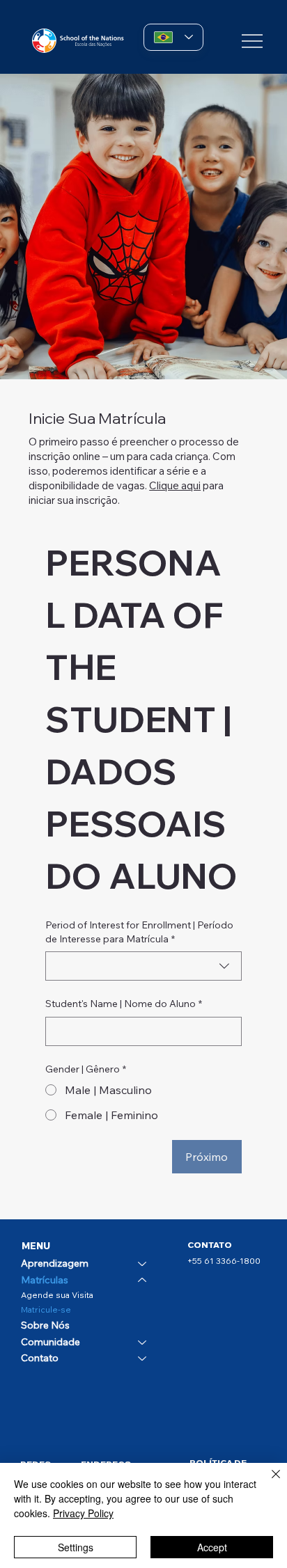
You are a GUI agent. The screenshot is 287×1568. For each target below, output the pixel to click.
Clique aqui (175, 485)
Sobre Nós (45, 1325)
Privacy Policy (83, 1513)
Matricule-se (46, 1309)
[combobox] (143, 966)
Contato (40, 1358)
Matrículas (44, 1280)
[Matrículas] (142, 1280)
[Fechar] (267, 1482)
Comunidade (50, 1342)
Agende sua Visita (57, 1295)
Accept (212, 1547)
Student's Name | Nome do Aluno (123, 1003)
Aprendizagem (54, 1263)
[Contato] (142, 1358)
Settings (75, 1547)
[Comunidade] (142, 1342)
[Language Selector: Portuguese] (173, 37)
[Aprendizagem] (142, 1264)
